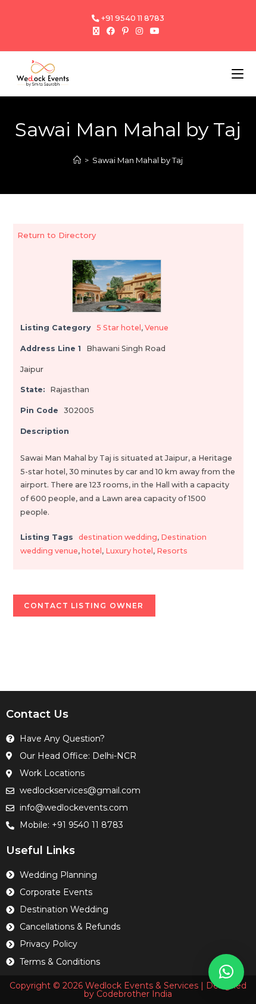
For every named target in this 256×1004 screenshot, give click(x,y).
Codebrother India (134, 994)
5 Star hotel (118, 327)
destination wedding (118, 537)
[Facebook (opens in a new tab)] (110, 31)
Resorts (172, 550)
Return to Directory (56, 235)
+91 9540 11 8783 (131, 18)
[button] (226, 972)
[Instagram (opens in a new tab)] (139, 31)
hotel (92, 550)
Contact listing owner (83, 605)
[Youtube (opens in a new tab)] (154, 31)
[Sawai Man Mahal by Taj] (116, 285)
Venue (156, 327)
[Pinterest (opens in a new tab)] (125, 31)
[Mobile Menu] (237, 73)
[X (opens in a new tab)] (98, 31)
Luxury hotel (129, 550)
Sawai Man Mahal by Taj (137, 160)
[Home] (77, 160)
